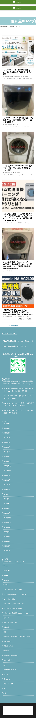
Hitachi (6, 566)
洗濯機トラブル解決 (10, 669)
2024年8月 (7, 536)
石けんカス (7, 679)
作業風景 (6, 627)
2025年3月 (7, 503)
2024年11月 (7, 522)
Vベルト (6, 585)
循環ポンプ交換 (8, 646)
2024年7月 (7, 541)
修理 (5, 632)
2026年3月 (7, 447)
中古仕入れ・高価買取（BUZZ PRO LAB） (17, 613)
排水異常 (6, 651)
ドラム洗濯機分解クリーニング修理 (15, 594)
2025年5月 (7, 494)
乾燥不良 (6, 618)
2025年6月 (7, 489)
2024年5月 (7, 551)
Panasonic (7, 571)
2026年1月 (7, 456)
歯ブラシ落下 (8, 660)
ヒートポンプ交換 (9, 599)
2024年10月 (7, 527)
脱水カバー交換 (8, 684)
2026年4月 (7, 442)
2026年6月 (7, 433)
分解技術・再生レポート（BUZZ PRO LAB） (17, 637)
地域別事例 (7, 641)
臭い (5, 688)
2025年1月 (7, 513)
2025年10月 (7, 471)
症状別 (6, 674)
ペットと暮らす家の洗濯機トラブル (15, 604)
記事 (5, 693)
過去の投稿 (13, 325)
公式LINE (6, 354)
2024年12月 (7, 518)
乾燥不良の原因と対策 (11, 622)
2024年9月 (7, 532)
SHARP (6, 575)
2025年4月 (7, 499)
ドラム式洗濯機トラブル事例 (13, 589)
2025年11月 (7, 466)
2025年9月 (7, 475)
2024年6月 (7, 546)
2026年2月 (7, 452)
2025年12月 (7, 461)
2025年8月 (7, 480)
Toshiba (6, 580)
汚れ (5, 665)
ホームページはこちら (9, 334)
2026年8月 (7, 423)
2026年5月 (7, 438)
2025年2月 (7, 508)
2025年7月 (7, 485)
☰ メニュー (18, 2)
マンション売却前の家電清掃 (13, 608)
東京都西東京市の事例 (11, 655)
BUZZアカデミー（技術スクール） (14, 561)
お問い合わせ (16, 346)
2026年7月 (7, 428)
